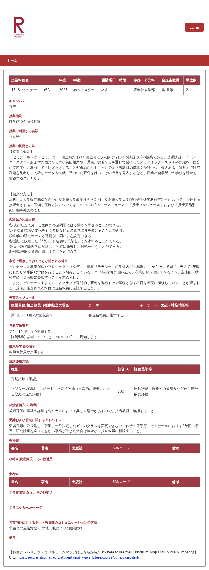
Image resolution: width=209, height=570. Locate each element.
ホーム (12, 60)
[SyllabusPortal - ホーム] (19, 27)
